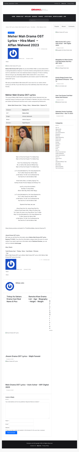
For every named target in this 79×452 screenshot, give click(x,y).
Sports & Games (57, 16)
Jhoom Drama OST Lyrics (12, 235)
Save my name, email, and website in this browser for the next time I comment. (26, 430)
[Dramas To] (39, 9)
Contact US (57, 3)
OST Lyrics (12, 27)
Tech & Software (59, 168)
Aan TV (57, 127)
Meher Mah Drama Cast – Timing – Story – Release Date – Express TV (27, 105)
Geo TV (57, 150)
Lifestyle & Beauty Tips (61, 161)
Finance (40, 16)
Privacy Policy (71, 3)
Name (7, 420)
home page (18, 243)
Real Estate (58, 164)
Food (57, 148)
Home (13, 16)
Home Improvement (60, 155)
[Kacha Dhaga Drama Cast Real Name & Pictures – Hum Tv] (65, 72)
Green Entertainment (61, 152)
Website (7, 427)
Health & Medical (60, 153)
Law (64, 16)
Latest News (48, 16)
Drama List (58, 140)
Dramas (57, 142)
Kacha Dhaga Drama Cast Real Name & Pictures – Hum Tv (64, 79)
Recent (64, 26)
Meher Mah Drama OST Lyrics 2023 (31, 255)
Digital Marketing (60, 137)
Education (58, 143)
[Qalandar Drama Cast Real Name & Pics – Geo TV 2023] (65, 106)
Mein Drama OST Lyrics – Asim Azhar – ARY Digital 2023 (63, 43)
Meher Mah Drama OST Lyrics (13, 255)
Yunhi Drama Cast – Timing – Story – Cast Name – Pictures (21, 251)
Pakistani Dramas (37, 241)
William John (21, 58)
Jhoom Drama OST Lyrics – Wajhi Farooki (22, 356)
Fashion (57, 145)
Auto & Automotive (60, 132)
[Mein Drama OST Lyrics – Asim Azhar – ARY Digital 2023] (27, 372)
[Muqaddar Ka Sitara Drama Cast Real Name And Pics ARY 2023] (65, 54)
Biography (58, 134)
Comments (71, 26)
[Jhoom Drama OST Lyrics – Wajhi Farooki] (27, 343)
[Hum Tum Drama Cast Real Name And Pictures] (65, 90)
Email (7, 424)
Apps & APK (28, 16)
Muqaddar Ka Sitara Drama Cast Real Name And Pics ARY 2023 (64, 61)
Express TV (25, 110)
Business (34, 16)
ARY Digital (58, 131)
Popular (57, 26)
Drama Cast (20, 16)
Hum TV (57, 156)
